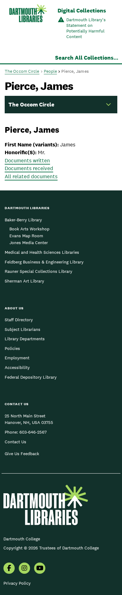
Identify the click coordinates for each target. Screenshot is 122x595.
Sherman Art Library (24, 281)
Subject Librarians (22, 329)
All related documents (31, 176)
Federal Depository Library (31, 377)
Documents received (29, 168)
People (50, 71)
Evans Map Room (26, 235)
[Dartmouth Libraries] (28, 24)
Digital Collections (82, 10)
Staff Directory (19, 319)
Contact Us (15, 442)
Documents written (27, 160)
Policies (12, 348)
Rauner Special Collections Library (38, 271)
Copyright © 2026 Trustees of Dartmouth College (51, 548)
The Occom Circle (22, 71)
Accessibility (17, 367)
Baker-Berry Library (23, 220)
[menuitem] (9, 569)
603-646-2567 (33, 432)
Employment (17, 358)
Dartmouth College (21, 539)
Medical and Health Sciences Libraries (42, 252)
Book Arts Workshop (29, 229)
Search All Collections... (86, 57)
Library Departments (25, 339)
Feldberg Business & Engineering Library (44, 262)
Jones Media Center (28, 242)
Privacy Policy (17, 583)
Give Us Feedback (22, 453)
